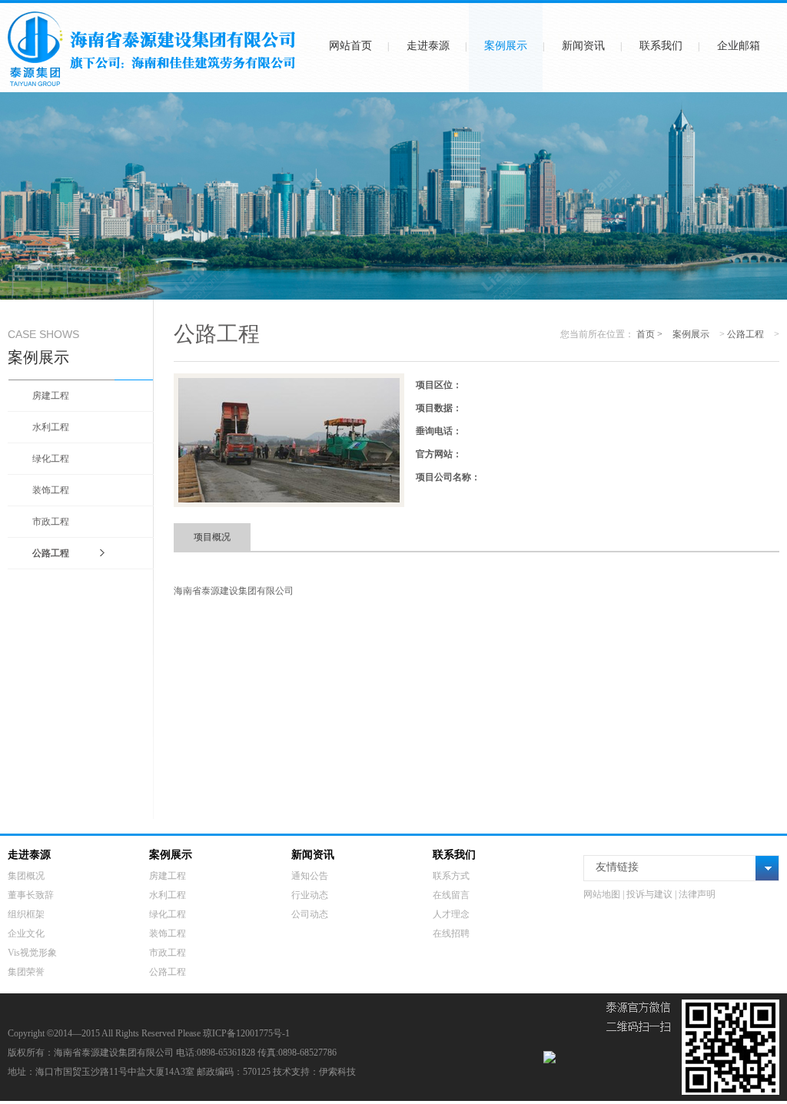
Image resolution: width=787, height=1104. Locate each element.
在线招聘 (451, 933)
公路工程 (50, 553)
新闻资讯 (583, 45)
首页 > (650, 334)
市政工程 (50, 521)
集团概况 (26, 875)
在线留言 (451, 895)
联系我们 (660, 45)
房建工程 (50, 395)
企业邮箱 (738, 45)
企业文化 (26, 933)
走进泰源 (428, 45)
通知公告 (309, 875)
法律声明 (697, 894)
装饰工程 (50, 490)
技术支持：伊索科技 (314, 1071)
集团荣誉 (26, 971)
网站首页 (350, 45)
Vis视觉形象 (32, 952)
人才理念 (451, 914)
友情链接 (617, 867)
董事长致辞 (31, 895)
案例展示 (505, 45)
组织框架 (26, 914)
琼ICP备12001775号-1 (246, 1033)
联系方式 (451, 875)
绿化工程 (50, 458)
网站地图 (601, 894)
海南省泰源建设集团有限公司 (234, 590)
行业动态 (309, 895)
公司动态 (309, 914)
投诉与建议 (649, 894)
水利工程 (50, 427)
